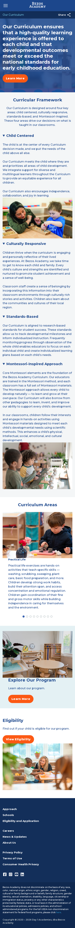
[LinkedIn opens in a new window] (22, 874)
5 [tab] (37, 616)
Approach (10, 809)
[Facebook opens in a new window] (4, 874)
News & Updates (15, 836)
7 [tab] (44, 616)
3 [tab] (30, 616)
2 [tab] (27, 616)
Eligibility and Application (21, 821)
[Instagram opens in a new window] (10, 874)
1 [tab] (23, 616)
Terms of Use (12, 858)
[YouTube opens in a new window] (16, 874)
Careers (8, 830)
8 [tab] (48, 616)
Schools (8, 815)
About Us (9, 842)
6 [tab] (41, 616)
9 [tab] (51, 616)
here (58, 912)
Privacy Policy (12, 852)
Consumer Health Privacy (21, 864)
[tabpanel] (37, 566)
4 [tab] (34, 616)
